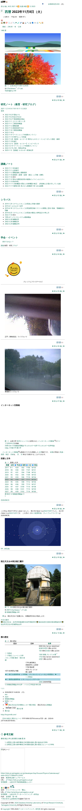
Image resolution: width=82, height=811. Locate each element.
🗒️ (9, 23)
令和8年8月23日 (54, 4)
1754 (40, 657)
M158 (34, 487)
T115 (28, 489)
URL (9, 738)
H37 (16, 487)
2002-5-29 (8, 224)
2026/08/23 (5, 500)
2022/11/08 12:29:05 (20, 86)
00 (58, 100)
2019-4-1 (8, 206)
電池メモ (16, 115)
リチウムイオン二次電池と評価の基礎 (26, 204)
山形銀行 (15, 170)
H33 (16, 477)
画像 (19, 738)
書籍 (2, 738)
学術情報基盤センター (24, 782)
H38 (16, 489)
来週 (25, 6)
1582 (40, 654)
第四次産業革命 (14, 679)
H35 (16, 482)
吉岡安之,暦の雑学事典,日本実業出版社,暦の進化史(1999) (27, 742)
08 (58, 509)
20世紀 (30, 677)
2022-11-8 (8, 130)
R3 (12, 477)
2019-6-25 (8, 213)
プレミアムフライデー (51, 513)
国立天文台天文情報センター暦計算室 (22, 705)
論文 (15, 141)
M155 (34, 479)
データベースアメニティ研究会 (27, 794)
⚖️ (38, 23)
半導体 (24, 674)
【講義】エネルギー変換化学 (22, 150)
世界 (49, 643)
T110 (28, 477)
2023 (33, 6)
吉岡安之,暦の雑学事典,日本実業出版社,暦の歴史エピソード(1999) (30, 744)
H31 (16, 472)
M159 (34, 489)
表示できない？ (8, 242)
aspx (6, 697)
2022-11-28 (9, 139)
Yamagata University (9, 805)
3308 (6, 446)
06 (58, 346)
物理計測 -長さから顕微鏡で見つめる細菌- (28, 186)
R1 (12, 472)
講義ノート (7, 163)
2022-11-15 (9, 137)
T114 (28, 487)
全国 (51, 452)
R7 (12, 487)
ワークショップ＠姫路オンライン (24, 135)
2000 (40, 682)
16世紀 (9, 653)
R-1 (11, 467)
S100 (22, 487)
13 (13, 446)
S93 (23, 470)
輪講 (10, 91)
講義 (2, 245)
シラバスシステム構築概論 (21, 217)
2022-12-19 (9, 148)
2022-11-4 (8, 128)
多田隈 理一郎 (11, 796)
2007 (8, 610)
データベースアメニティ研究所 (29, 809)
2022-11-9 (8, 135)
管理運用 (4, 782)
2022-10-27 (9, 119)
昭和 (24, 465)
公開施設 (49, 705)
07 (58, 401)
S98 (23, 482)
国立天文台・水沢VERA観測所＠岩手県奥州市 (19, 622)
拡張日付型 (43, 648)
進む (6, 6)
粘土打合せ (17, 117)
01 (58, 160)
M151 (34, 470)
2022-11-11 (9, 184)
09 (58, 557)
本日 (9, 6)
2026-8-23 (11, 443)
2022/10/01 (48, 511)
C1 (23, 494)
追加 (2, 111)
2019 (6, 472)
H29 (16, 467)
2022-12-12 (9, 143)
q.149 (14, 91)
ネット (24, 679)
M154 (34, 477)
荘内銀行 (15, 168)
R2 (12, 475)
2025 (6, 487)
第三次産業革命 (14, 674)
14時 (2, 30)
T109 (28, 475)
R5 (12, 482)
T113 (28, 484)
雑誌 (6, 738)
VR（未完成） (6, 549)
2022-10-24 (9, 117)
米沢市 (16, 799)
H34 (16, 479)
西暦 (8, 11)
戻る (2, 6)
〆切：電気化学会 (19, 148)
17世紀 (9, 655)
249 (18, 612)
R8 (12, 489)
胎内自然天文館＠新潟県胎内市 (50, 622)
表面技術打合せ (18, 128)
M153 (34, 475)
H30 (16, 470)
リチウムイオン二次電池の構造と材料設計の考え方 (30, 213)
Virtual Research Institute (53, 803)
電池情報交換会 (19, 119)
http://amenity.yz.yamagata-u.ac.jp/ (20, 792)
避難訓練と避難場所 (19, 172)
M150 (34, 467)
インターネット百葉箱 (46, 441)
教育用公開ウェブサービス (15, 778)
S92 (23, 467)
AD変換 (50, 674)
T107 (28, 470)
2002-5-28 (8, 219)
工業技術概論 (17, 123)
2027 (6, 491)
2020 (6, 475)
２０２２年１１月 (18, 121)
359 (11, 607)
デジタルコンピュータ (37, 674)
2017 (6, 467)
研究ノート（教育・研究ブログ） (19, 104)
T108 (28, 472)
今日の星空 (5, 620)
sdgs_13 (8, 448)
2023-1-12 (8, 150)
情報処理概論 (19, 446)
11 (20, 108)
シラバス (6, 199)
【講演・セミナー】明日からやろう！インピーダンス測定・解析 (36, 139)
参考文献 (8, 734)
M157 (34, 484)
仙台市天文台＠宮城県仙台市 (11, 624)
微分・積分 (19, 658)
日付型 (47, 651)
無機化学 (15, 219)
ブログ (15, 245)
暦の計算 (20, 708)
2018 (6, 470)
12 (30, 6)
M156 (34, 482)
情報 (44, 654)
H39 (16, 491)
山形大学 (13, 782)
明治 (35, 465)
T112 (28, 482)
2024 (6, 484)
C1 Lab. (20, 88)
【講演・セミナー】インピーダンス (26, 143)
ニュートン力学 (18, 655)
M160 (34, 491)
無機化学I (15, 224)
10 (16, 6)
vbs (6, 694)
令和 (12, 465)
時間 (6, 701)
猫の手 (13, 448)
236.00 (10, 27)
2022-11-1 (8, 121)
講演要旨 (14, 738)
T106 (28, 467)
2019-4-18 (8, 208)
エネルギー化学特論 (47, 446)
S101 (22, 489)
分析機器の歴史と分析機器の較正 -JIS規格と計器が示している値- (37, 184)
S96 (23, 477)
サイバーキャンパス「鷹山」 (16, 790)
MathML (15, 181)
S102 (22, 491)
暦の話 (7, 711)
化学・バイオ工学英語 (27, 684)
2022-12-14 (9, 146)
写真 (6, 91)
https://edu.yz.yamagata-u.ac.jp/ (20, 780)
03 (58, 233)
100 (40, 651)
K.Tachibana (11, 88)
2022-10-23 (9, 115)
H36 (16, 484)
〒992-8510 (5, 799)
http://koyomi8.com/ (8, 714)
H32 (16, 475)
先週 (21, 6)
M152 (34, 472)
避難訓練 (15, 126)
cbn (10, 446)
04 (58, 254)
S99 (23, 484)
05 (58, 291)
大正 (30, 465)
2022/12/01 (13, 513)
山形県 (12, 799)
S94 (23, 472)
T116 (28, 491)
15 (39, 446)
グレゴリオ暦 (51, 654)
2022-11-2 (8, 126)
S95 (23, 475)
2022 (6, 479)
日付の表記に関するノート (12, 718)
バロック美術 (9, 658)
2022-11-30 (9, 141)
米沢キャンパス (22, 441)
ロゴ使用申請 (36, 513)
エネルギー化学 (17, 206)
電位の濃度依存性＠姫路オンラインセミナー (28, 179)
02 (58, 195)
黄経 (4, 27)
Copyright (6, 809)
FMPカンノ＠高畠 (19, 137)
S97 (23, 479)
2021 (14, 6)
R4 (12, 479)
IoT (40, 452)
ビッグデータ (34, 679)
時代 (8, 494)
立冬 (19, 27)
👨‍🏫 (4, 23)
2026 (6, 489)
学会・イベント (9, 237)
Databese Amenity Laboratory (29, 803)
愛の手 (18, 448)
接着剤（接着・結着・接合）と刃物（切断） (28, 175)
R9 (12, 491)
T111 (28, 479)
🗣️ (33, 23)
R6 (12, 484)
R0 (12, 470)
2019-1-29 (8, 204)
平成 (18, 465)
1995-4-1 (8, 217)
